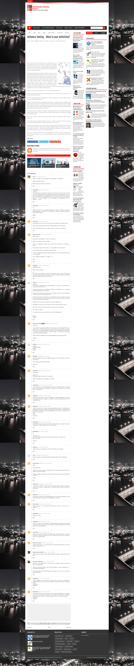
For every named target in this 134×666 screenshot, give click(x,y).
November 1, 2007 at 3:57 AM (44, 356)
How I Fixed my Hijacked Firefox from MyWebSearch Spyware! (41, 636)
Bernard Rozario (37, 542)
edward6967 (35, 578)
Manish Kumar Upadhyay (38, 552)
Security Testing (58, 646)
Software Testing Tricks (44, 623)
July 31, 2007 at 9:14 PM (46, 234)
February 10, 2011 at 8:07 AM (44, 494)
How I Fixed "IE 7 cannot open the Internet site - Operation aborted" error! (42, 648)
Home (49, 627)
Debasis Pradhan (37, 323)
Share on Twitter (45, 141)
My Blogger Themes (103, 657)
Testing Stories (67, 649)
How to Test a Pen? (38, 641)
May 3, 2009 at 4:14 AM (43, 431)
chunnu (34, 282)
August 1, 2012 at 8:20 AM (44, 578)
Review (74, 643)
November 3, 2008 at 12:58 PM (44, 395)
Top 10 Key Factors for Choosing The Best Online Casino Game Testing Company (78, 39)
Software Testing (68, 646)
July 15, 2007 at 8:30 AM (44, 205)
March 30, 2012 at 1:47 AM (44, 532)
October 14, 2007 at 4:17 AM (43, 282)
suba (34, 455)
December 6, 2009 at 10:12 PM (42, 455)
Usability (57, 651)
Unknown (35, 265)
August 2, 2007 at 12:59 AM (43, 265)
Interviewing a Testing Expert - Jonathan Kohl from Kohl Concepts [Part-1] (95, 102)
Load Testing (69, 641)
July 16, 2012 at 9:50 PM (50, 552)
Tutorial (74, 649)
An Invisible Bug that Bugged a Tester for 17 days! (78, 135)
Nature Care (36, 463)
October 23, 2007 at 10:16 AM (43, 344)
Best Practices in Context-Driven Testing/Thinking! (77, 108)
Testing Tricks (36, 28)
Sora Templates (94, 657)
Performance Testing (60, 643)
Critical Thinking (59, 638)
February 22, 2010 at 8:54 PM (45, 463)
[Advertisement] (81, 14)
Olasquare (35, 532)
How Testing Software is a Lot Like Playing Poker (78, 57)
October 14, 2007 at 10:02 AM (51, 323)
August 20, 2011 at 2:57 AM (44, 504)
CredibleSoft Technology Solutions (55, 657)
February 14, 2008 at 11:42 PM (44, 370)
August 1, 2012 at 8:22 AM (44, 591)
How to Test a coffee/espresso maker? (77, 87)
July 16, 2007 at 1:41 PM (43, 221)
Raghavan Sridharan (38, 561)
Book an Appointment (79, 28)
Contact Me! (67, 624)
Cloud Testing (69, 636)
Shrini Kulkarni (36, 234)
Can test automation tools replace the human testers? (78, 199)
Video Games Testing (66, 651)
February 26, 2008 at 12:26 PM (45, 385)
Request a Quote (68, 28)
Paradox (77, 641)
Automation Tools (59, 636)
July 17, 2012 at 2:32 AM (48, 561)
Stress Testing (58, 649)
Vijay (34, 176)
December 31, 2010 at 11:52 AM (45, 484)
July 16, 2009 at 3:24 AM (43, 447)
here (46, 332)
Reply (34, 201)
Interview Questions (59, 641)
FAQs (66, 638)
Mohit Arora (36, 504)
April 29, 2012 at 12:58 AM (46, 542)
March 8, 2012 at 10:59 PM (44, 513)
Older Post (68, 627)
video (38, 332)
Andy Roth (35, 221)
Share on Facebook (33, 141)
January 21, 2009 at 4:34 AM (45, 422)
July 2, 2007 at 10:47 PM (40, 176)
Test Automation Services (48, 28)
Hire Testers (59, 28)
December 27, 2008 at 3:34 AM (44, 406)
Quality (68, 643)
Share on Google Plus (56, 141)
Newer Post (29, 627)
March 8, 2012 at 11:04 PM (44, 521)
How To (71, 638)
